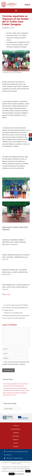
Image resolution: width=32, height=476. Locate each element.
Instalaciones (15, 436)
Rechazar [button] (12, 473)
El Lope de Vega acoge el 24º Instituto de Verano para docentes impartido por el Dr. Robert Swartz (15, 307)
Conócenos (16, 425)
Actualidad (15, 446)
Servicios (15, 443)
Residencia (16, 432)
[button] (16, 10)
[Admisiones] (30, 139)
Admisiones (15, 439)
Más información (19, 474)
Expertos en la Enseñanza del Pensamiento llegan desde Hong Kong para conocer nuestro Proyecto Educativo (15, 315)
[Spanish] (30, 4)
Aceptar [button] (28, 471)
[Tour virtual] (30, 135)
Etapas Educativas (15, 429)
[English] (26, 4)
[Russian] (28, 4)
